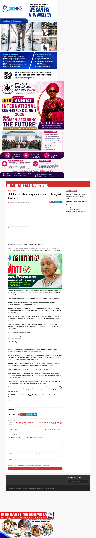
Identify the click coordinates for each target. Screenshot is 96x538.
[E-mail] (51, 202)
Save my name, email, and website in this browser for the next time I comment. (28, 465)
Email (38, 453)
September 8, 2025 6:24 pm (23, 202)
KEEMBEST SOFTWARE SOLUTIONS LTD (45, 488)
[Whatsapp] (56, 202)
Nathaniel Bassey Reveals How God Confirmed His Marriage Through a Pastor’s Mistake (76, 203)
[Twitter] (58, 202)
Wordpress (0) (48, 429)
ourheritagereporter (13, 202)
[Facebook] (53, 202)
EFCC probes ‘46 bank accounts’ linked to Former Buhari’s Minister (76, 196)
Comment (11, 440)
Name (10, 453)
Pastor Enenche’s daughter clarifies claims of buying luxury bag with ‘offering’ (21, 423)
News (19, 409)
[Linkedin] (61, 202)
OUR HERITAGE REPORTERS (27, 185)
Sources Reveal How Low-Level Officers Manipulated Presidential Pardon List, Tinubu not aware (76, 209)
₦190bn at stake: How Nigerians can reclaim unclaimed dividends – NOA (50, 423)
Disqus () (60, 429)
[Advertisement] (35, 215)
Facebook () (55, 429)
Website (10, 459)
